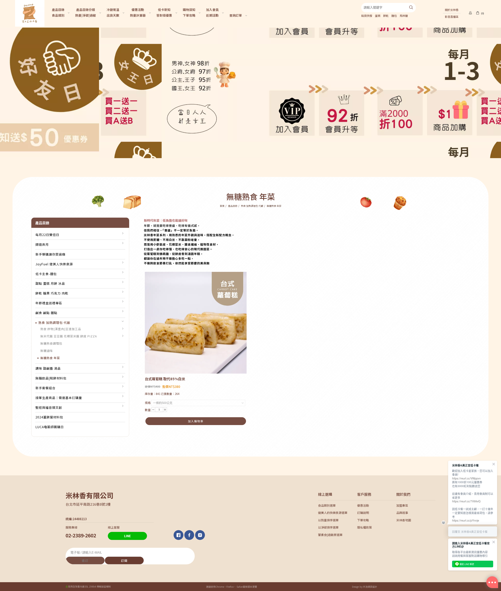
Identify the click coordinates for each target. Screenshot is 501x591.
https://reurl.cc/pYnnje (465, 520)
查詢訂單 (235, 15)
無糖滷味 (46, 351)
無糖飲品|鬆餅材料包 (51, 378)
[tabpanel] (250, 93)
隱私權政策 (364, 527)
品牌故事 (402, 513)
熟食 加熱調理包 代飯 (252, 205)
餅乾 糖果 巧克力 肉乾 (51, 293)
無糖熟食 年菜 (274, 205)
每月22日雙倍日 (47, 234)
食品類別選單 (327, 505)
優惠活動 (363, 505)
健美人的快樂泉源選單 (332, 513)
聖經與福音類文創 (48, 407)
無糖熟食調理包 (51, 343)
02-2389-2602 (81, 535)
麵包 (394, 16)
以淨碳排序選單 (328, 527)
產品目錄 (232, 205)
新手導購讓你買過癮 (50, 254)
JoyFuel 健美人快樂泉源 (54, 264)
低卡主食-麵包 (46, 273)
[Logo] (29, 13)
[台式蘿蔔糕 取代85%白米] (196, 322)
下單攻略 (363, 520)
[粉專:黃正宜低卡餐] (189, 535)
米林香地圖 (403, 520)
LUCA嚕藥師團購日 (49, 426)
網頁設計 (372, 586)
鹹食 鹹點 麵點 (46, 312)
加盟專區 (402, 505)
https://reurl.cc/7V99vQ (466, 501)
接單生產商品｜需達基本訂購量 (58, 397)
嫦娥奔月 (42, 244)
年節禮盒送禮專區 (48, 303)
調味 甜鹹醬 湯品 (48, 368)
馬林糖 (404, 16)
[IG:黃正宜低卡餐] (200, 535)
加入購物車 (196, 421)
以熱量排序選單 (328, 520)
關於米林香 (452, 10)
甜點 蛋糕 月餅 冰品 (50, 283)
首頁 (222, 205)
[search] (411, 7)
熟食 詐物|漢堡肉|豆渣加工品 (60, 329)
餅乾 (386, 16)
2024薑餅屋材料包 (49, 417)
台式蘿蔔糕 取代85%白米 (165, 378)
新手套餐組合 (45, 388)
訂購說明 (363, 513)
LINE (127, 535)
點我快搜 (366, 16)
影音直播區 (452, 17)
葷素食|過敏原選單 (330, 535)
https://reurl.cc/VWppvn (466, 478)
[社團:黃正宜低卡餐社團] (179, 535)
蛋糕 (377, 16)
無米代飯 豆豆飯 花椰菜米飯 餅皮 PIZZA (68, 336)
